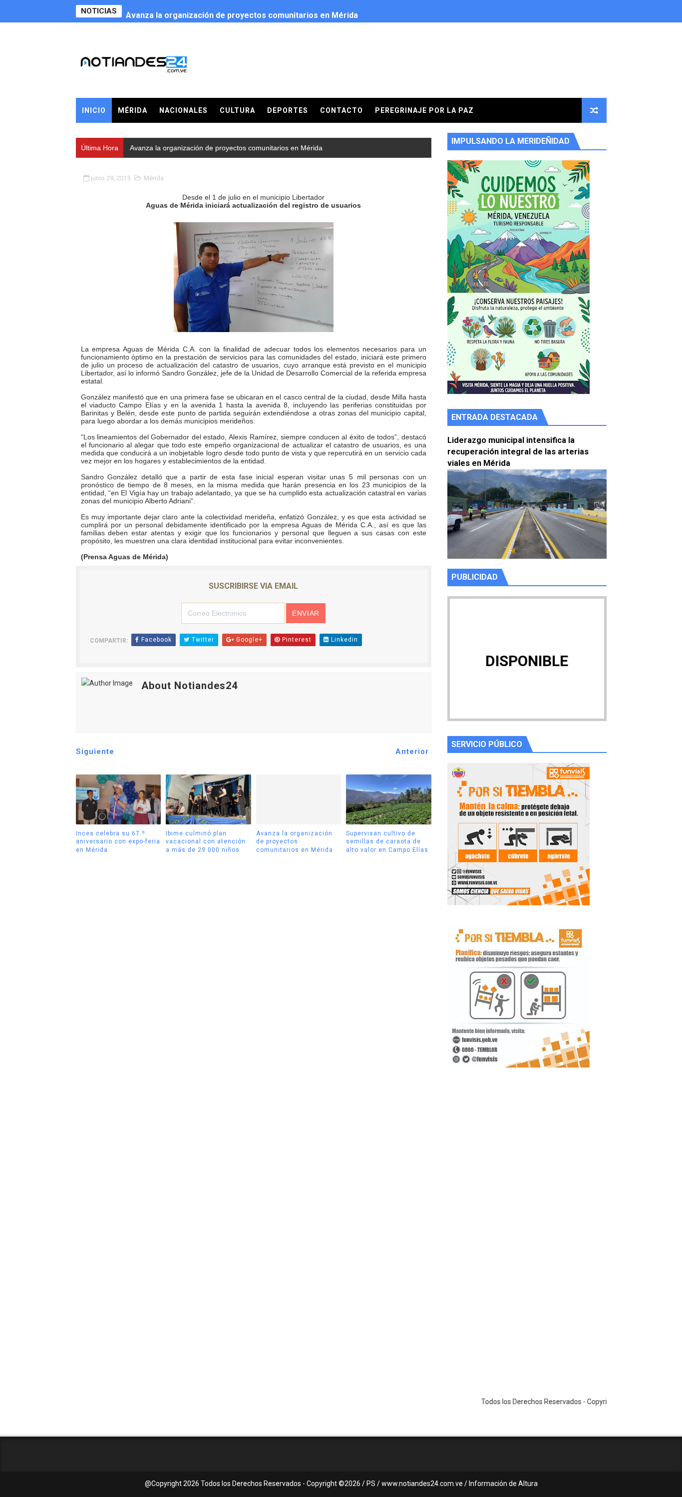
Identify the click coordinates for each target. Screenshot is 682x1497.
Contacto (341, 110)
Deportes (287, 110)
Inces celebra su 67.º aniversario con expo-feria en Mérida (118, 842)
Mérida (132, 110)
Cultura (237, 110)
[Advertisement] (527, 1170)
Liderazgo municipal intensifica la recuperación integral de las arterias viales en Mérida (518, 451)
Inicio (94, 110)
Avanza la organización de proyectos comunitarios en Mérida (242, 11)
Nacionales (183, 110)
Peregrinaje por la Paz (424, 110)
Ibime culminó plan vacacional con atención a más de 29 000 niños (206, 842)
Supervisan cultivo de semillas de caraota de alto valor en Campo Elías (387, 842)
